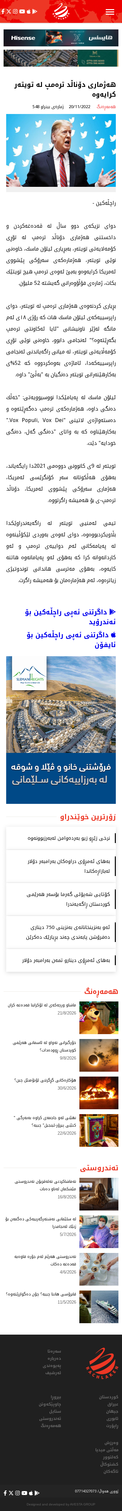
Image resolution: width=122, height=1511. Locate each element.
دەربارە (54, 1358)
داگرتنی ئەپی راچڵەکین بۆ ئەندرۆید (70, 617)
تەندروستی (50, 1418)
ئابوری (112, 1418)
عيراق (112, 1404)
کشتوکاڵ (109, 1464)
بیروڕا (56, 1397)
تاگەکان (110, 1471)
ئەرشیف (53, 1372)
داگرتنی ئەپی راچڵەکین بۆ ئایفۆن (71, 640)
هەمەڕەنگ (51, 1425)
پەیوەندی (52, 1365)
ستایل (55, 1411)
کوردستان (108, 1397)
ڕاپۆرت (112, 1425)
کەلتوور (110, 1457)
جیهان (112, 1411)
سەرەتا (54, 1351)
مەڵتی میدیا (106, 1450)
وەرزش (111, 1442)
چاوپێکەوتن (50, 1404)
